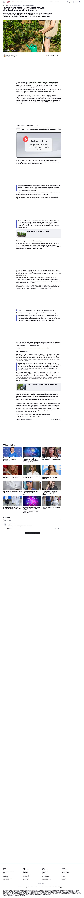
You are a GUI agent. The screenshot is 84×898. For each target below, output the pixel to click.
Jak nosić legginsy (26, 875)
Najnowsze (19, 2)
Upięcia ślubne (64, 875)
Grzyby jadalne (64, 877)
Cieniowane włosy (45, 871)
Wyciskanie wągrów (45, 876)
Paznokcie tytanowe (65, 871)
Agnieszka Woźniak (10, 55)
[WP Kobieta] (12, 2)
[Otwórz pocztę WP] (67, 2)
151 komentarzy (51, 55)
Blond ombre (5, 872)
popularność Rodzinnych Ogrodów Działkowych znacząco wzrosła (42, 82)
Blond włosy (5, 875)
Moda (50, 2)
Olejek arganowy (6, 873)
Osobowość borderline (65, 872)
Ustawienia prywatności (60, 887)
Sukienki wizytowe (26, 877)
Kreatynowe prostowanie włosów (8, 871)
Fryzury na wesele (65, 869)
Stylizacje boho (25, 879)
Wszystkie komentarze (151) (31, 533)
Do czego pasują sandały (27, 873)
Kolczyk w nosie (45, 877)
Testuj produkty (28, 2)
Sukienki (63, 879)
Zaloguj (75, 2)
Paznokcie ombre (6, 876)
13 (56, 528)
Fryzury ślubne (25, 871)
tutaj (26, 895)
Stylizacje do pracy (26, 876)
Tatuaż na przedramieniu (46, 879)
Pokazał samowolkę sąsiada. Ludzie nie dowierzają (35, 348)
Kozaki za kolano (25, 869)
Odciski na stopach (6, 879)
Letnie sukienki (25, 872)
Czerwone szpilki (45, 873)
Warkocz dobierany (65, 873)
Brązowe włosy (44, 875)
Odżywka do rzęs (45, 869)
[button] (70, 2)
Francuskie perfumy (6, 869)
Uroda (56, 2)
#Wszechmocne (38, 2)
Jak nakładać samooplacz (7, 877)
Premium (45, 2)
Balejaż (43, 872)
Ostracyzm (63, 876)
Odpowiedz (9, 528)
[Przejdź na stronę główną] (4, 3)
